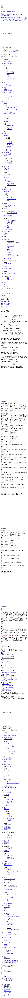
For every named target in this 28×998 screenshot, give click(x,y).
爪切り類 (9, 162)
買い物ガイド (7, 978)
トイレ (9, 139)
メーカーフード (11, 71)
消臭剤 (9, 146)
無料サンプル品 (8, 65)
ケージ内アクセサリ (12, 197)
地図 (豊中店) (7, 987)
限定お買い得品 (8, 63)
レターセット (10, 246)
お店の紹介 (7, 984)
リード (9, 98)
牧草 (8, 74)
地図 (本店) (7, 986)
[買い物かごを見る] (6, 15)
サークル (9, 200)
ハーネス (9, 96)
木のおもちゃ (10, 183)
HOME (2, 298)
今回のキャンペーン (7, 663)
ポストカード (10, 241)
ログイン (6, 976)
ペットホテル (5, 669)
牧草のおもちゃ (11, 185)
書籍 (8, 278)
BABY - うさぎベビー (9, 19)
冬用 (8, 227)
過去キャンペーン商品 (13, 255)
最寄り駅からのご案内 (7, 303)
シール (9, 244)
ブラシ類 (9, 160)
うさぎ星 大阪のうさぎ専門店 (9, 11)
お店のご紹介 (5, 684)
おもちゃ (9, 181)
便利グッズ (10, 279)
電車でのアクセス (6, 301)
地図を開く (4, 401)
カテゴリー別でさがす (8, 656)
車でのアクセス (5, 306)
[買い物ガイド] (20, 14)
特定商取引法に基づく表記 (9, 679)
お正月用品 (10, 222)
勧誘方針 (4, 680)
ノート (9, 247)
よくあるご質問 (6, 690)
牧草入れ (9, 129)
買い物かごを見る (9, 980)
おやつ (9, 76)
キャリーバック (11, 107)
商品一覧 (6, 996)
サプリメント (10, 79)
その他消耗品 (10, 144)
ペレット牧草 (10, 73)
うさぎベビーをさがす (8, 654)
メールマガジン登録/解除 (9, 672)
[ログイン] (4, 14)
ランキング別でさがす (8, 658)
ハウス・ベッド (11, 199)
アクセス (9, 298)
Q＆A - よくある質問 (21, 19)
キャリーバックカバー (13, 109)
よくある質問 (7, 992)
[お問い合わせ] (11, 14)
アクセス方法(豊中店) (8, 687)
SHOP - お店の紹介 (6, 17)
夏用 (8, 225)
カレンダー (10, 223)
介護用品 (9, 174)
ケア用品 (9, 163)
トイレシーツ (10, 141)
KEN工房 (9, 118)
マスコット (10, 249)
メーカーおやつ (11, 78)
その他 (9, 254)
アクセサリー (10, 250)
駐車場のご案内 (5, 304)
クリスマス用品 (11, 220)
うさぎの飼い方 (6, 661)
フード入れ (10, 127)
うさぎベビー (7, 991)
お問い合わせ (5, 689)
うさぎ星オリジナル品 (10, 62)
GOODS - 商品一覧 (19, 20)
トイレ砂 (9, 143)
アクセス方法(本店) (7, 685)
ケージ (9, 195)
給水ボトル (10, 125)
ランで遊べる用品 (12, 213)
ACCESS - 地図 (15, 17)
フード (9, 69)
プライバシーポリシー (8, 677)
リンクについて (6, 674)
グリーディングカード (13, 242)
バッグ (9, 252)
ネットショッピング (7, 667)
